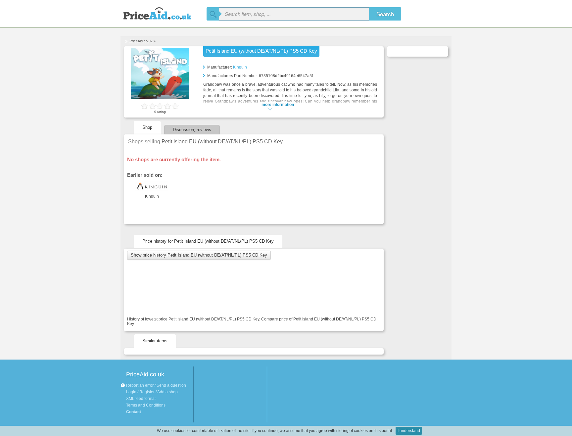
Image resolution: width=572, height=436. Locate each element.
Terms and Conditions (146, 405)
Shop (147, 127)
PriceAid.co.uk (141, 41)
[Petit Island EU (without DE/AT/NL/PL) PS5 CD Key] (160, 98)
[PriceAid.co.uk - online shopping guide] (163, 12)
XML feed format (141, 398)
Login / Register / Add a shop (152, 392)
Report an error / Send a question (155, 385)
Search (385, 14)
